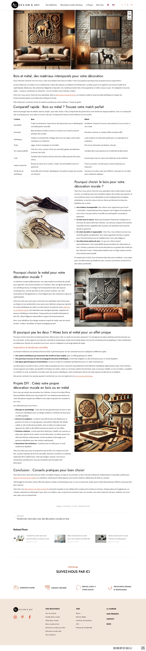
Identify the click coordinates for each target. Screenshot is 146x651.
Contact (110, 619)
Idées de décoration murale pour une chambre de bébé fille (78, 537)
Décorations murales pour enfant (55, 628)
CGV (77, 624)
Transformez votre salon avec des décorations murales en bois (37, 537)
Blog (109, 624)
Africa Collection (50, 635)
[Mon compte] (122, 5)
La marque (111, 609)
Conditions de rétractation (84, 620)
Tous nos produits (50, 613)
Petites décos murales (51, 620)
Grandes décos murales (52, 617)
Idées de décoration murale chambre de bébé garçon (118, 537)
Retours (78, 613)
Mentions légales (81, 617)
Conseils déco (19, 12)
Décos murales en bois (52, 624)
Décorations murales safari (53, 631)
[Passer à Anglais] (108, 5)
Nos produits (113, 614)
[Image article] (18, 539)
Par (74, 506)
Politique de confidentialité (84, 628)
